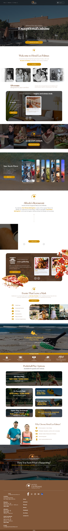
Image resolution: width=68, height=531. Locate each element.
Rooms (24, 507)
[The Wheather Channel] (42, 494)
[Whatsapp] (32, 494)
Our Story (34, 64)
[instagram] (35, 494)
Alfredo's (25, 502)
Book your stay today (34, 144)
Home (24, 499)
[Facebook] (28, 494)
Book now (13, 112)
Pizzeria (25, 504)
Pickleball (25, 510)
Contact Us (25, 515)
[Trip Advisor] (38, 494)
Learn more (34, 241)
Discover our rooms (34, 42)
